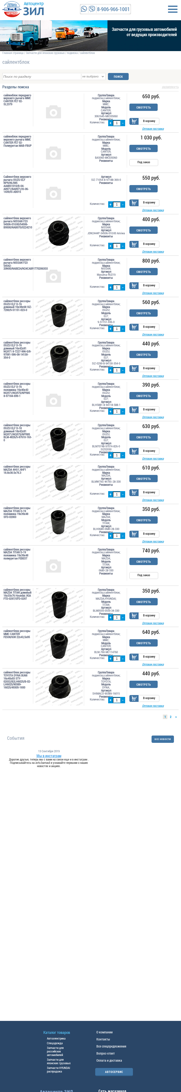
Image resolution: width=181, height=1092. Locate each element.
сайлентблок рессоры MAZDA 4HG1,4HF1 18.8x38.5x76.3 (17, 469)
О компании (104, 1032)
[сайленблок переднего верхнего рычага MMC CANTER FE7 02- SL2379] (59, 111)
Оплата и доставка (109, 1060)
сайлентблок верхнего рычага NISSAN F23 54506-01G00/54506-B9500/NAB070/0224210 (18, 223)
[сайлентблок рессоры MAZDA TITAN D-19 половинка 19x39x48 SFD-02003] (59, 523)
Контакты (103, 1039)
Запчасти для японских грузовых (45, 53)
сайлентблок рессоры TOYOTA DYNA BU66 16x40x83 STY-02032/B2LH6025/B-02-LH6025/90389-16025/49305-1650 (17, 680)
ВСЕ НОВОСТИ (163, 739)
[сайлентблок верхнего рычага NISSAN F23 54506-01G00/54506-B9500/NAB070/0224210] (59, 234)
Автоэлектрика (56, 1038)
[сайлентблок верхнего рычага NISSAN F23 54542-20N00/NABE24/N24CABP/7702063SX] (59, 275)
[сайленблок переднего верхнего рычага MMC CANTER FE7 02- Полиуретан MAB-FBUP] (59, 152)
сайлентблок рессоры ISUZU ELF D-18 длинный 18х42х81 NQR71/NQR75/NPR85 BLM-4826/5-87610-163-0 (18, 433)
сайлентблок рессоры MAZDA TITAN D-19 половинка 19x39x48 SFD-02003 (17, 512)
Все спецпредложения (111, 1046)
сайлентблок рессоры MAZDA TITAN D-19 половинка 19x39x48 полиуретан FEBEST (17, 554)
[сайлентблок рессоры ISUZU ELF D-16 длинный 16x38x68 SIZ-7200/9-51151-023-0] (59, 316)
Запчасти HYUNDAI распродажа (58, 1069)
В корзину (149, 121)
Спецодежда (55, 1043)
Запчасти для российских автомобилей (55, 1051)
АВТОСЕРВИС (114, 1072)
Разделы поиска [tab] (90, 87)
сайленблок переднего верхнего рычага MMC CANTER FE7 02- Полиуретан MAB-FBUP (18, 141)
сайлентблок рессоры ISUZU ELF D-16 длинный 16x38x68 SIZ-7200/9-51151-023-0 (18, 305)
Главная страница (13, 53)
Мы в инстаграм (49, 756)
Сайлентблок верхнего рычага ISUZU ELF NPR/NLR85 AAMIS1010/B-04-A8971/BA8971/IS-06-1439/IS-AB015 (17, 184)
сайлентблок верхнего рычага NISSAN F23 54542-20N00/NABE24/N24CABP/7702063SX (18, 264)
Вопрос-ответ (105, 1053)
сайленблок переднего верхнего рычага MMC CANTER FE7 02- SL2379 (17, 100)
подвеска (72, 53)
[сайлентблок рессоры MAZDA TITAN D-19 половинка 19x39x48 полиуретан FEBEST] (59, 565)
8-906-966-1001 (113, 9)
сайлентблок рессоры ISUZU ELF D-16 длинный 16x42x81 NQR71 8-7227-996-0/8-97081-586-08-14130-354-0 (17, 350)
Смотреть (143, 107)
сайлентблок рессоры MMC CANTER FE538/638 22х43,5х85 (17, 633)
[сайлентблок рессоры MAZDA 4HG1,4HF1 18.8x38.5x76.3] (59, 482)
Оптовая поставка (153, 128)
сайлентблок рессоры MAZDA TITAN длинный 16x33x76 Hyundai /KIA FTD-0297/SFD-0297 (17, 594)
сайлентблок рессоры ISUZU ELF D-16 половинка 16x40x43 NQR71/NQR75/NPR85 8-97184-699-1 (17, 389)
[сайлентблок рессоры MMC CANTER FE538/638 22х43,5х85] (59, 646)
